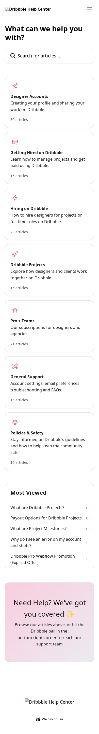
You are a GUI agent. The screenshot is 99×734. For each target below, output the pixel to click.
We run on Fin (52, 719)
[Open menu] (89, 9)
